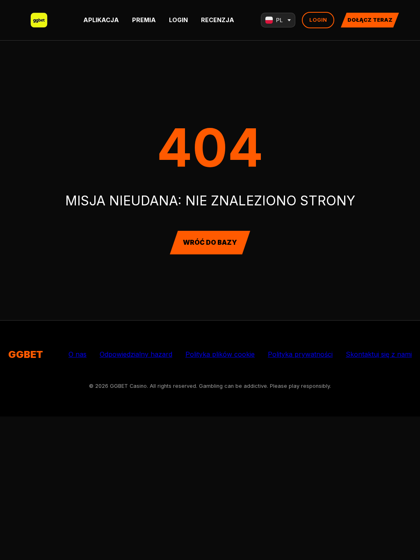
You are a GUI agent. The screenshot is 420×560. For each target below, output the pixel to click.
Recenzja (217, 19)
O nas (77, 354)
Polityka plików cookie (220, 354)
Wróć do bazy (210, 242)
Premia (144, 19)
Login (178, 19)
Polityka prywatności (300, 354)
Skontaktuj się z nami (379, 354)
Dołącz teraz (370, 20)
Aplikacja (101, 19)
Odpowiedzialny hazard (136, 354)
